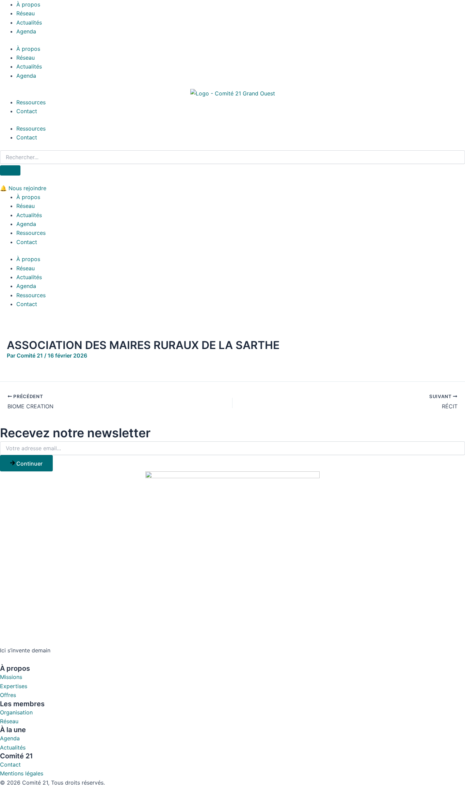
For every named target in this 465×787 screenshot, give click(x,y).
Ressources (31, 102)
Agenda (26, 31)
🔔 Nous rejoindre (23, 188)
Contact (26, 111)
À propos (28, 4)
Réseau (25, 13)
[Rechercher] (10, 170)
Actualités (29, 22)
